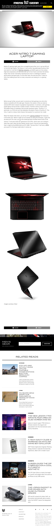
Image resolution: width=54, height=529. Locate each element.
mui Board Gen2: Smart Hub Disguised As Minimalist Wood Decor (27, 396)
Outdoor (21, 363)
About (21, 509)
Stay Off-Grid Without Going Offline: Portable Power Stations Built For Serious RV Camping (26, 371)
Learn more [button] (24, 7)
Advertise (22, 514)
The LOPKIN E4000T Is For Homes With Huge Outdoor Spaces (39, 490)
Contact (21, 512)
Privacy (21, 516)
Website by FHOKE (5, 515)
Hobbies (31, 413)
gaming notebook (35, 116)
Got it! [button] (47, 6)
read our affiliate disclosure (45, 522)
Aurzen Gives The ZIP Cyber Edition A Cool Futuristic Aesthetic (40, 466)
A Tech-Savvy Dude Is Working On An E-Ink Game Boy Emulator (40, 442)
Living (21, 390)
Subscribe (47, 343)
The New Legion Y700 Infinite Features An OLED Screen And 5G (39, 418)
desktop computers (24, 70)
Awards (21, 519)
